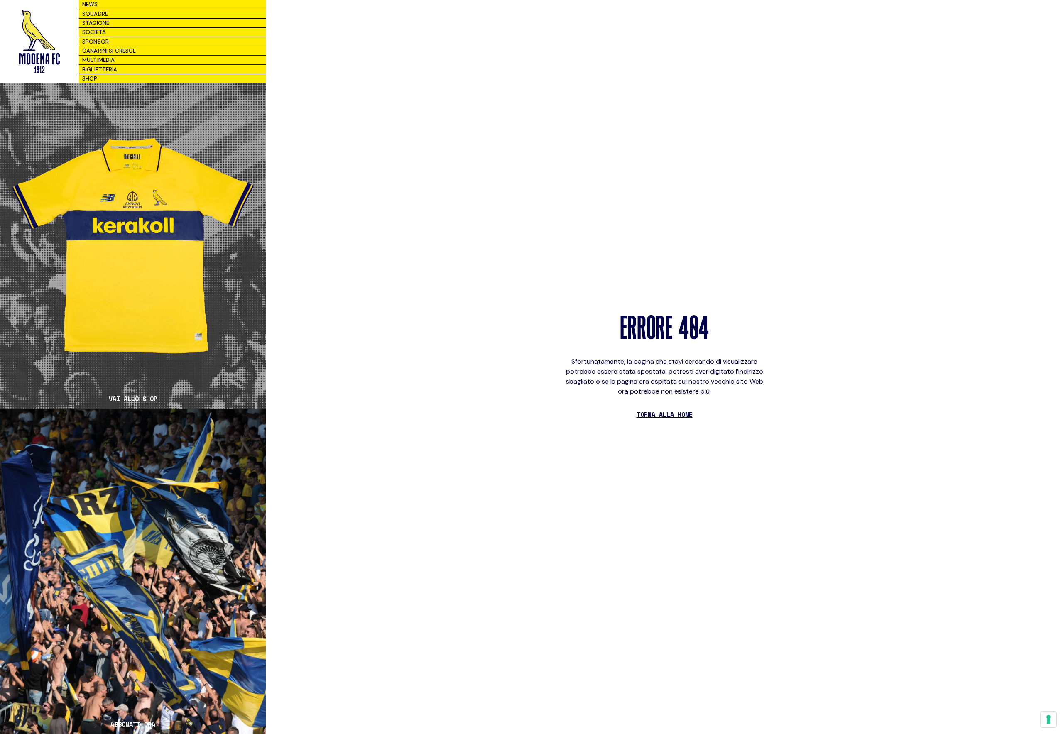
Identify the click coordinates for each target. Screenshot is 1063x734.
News (90, 4)
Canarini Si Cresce (109, 50)
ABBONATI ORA (132, 724)
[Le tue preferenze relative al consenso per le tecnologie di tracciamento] (1048, 719)
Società (94, 32)
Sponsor (95, 41)
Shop (90, 78)
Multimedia (98, 60)
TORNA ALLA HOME (665, 414)
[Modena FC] (39, 41)
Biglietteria (100, 69)
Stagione (95, 23)
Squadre (95, 13)
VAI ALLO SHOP (133, 399)
